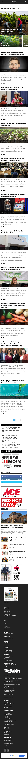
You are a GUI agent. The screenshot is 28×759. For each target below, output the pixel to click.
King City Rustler (7, 716)
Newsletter (6, 607)
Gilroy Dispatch (7, 712)
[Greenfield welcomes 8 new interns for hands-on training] (14, 517)
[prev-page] (8, 420)
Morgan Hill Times (8, 718)
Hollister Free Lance (8, 714)
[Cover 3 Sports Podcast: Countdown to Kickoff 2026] (4, 559)
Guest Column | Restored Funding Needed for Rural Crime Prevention (12, 53)
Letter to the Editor (8, 610)
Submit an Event (7, 658)
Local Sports (6, 642)
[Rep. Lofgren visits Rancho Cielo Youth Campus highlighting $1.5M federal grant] (4, 539)
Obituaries (6, 647)
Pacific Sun (6, 707)
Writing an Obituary (8, 650)
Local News (6, 625)
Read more (3, 83)
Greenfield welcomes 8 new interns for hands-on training (12, 527)
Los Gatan (6, 717)
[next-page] (19, 420)
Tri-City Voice (7, 724)
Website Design (7, 686)
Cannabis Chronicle (8, 731)
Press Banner (7, 720)
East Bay (6, 732)
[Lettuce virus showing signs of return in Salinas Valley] (14, 135)
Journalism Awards (8, 740)
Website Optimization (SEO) (10, 688)
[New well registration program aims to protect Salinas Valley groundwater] (14, 391)
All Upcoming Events (8, 656)
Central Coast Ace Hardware (10, 664)
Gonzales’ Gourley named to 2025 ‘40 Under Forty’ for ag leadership (13, 268)
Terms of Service (7, 614)
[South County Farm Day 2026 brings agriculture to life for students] (14, 170)
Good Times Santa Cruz (9, 703)
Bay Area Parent (7, 728)
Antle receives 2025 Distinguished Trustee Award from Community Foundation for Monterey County (12, 344)
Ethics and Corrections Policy (10, 615)
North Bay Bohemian (8, 706)
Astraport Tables (7, 666)
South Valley (6, 734)
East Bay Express (7, 702)
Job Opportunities (8, 739)
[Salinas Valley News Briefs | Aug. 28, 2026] (4, 553)
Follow (19, 479)
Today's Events (7, 657)
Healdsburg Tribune (8, 713)
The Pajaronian (7, 722)
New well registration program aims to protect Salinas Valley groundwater (13, 381)
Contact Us (6, 608)
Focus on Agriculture (8, 638)
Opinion (5, 629)
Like (20, 476)
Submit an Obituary (8, 651)
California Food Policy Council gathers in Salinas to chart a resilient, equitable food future (13, 305)
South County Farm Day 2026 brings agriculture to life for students (12, 159)
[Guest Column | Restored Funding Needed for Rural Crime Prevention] (14, 64)
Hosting (5, 687)
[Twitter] (8, 750)
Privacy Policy (7, 612)
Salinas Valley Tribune (8, 721)
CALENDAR (6, 654)
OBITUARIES (7, 646)
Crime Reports (7, 627)
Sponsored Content (8, 691)
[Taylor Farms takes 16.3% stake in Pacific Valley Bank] (14, 242)
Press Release (7, 611)
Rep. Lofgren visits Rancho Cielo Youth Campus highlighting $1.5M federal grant (17, 539)
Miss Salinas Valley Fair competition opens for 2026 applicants (12, 88)
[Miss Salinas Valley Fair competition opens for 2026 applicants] (14, 99)
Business (6, 626)
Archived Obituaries (8, 648)
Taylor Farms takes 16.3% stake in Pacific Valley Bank (12, 232)
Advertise (6, 620)
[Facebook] (5, 750)
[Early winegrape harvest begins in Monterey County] (14, 23)
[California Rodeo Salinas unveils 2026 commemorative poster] (14, 206)
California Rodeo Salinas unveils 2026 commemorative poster (13, 195)
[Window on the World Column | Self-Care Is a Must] (4, 546)
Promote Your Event (8, 660)
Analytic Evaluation (8, 693)
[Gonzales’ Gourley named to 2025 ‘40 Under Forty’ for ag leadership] (14, 279)
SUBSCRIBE (6, 602)
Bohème (6, 730)
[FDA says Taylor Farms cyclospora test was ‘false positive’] (11, 43)
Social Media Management (9, 690)
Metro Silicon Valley (8, 704)
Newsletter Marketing (8, 694)
